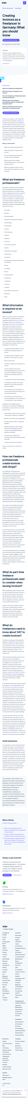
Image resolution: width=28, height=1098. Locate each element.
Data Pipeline (6, 959)
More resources (7, 8)
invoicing (16, 446)
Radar (4, 987)
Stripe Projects (19, 1033)
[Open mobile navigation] (24, 2)
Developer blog (19, 1035)
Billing (4, 945)
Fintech (17, 974)
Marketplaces (19, 959)
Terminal (4, 997)
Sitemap (4, 1064)
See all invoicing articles (9, 823)
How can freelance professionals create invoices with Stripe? (13, 96)
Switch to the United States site (11, 1094)
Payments (5, 982)
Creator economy (20, 972)
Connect (4, 954)
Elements (5, 961)
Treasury (4, 1000)
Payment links (6, 980)
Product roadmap (20, 1041)
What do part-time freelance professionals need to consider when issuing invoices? (13, 102)
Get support (5, 1075)
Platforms (18, 965)
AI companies (18, 969)
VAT (13, 642)
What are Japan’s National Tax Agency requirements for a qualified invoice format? (14, 830)
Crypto (4, 956)
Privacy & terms (6, 1054)
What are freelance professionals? (12, 88)
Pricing (4, 937)
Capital (4, 948)
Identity (4, 967)
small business (20, 747)
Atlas (3, 939)
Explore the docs (7, 913)
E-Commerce (18, 946)
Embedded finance (20, 948)
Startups (17, 937)
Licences (4, 1062)
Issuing (4, 972)
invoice (13, 324)
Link (3, 974)
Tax (3, 995)
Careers (17, 1043)
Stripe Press (18, 1048)
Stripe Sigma (5, 993)
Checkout (5, 950)
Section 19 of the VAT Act (11, 732)
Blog (3, 1045)
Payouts (4, 984)
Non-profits (18, 989)
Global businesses (20, 954)
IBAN (15, 430)
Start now (6, 875)
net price (13, 645)
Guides (4, 1041)
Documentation (19, 1022)
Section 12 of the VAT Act (15, 672)
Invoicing (18, 8)
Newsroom (18, 1045)
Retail (16, 997)
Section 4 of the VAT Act (12, 687)
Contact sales (17, 875)
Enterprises (18, 935)
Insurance (17, 982)
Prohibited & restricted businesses (5, 1058)
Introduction (6, 85)
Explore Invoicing (7, 894)
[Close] (25, 1090)
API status (18, 1026)
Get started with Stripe (10, 40)
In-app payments (19, 956)
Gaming (17, 976)
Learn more (6, 63)
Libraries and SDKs (20, 1030)
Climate (4, 952)
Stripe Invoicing (7, 507)
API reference (19, 1024)
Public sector (18, 995)
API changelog (19, 1028)
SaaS (16, 967)
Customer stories (7, 1043)
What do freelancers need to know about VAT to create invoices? (12, 107)
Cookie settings (6, 1067)
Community (5, 1048)
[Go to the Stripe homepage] (4, 927)
